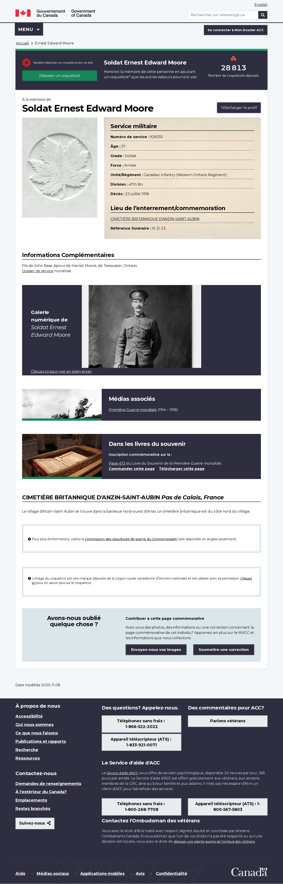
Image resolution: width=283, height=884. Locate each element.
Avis (140, 873)
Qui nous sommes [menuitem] (34, 724)
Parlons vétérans (227, 721)
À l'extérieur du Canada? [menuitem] (41, 791)
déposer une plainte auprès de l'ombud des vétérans (214, 842)
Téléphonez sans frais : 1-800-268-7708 (141, 806)
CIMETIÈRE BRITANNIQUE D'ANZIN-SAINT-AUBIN (155, 219)
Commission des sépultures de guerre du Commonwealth (131, 539)
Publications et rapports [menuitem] (40, 741)
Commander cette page (132, 469)
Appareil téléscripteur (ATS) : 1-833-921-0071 (141, 742)
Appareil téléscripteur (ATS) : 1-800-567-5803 (227, 806)
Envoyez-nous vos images (156, 650)
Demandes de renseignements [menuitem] (48, 783)
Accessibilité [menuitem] (29, 716)
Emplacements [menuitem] (31, 800)
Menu (30, 29)
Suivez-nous (36, 825)
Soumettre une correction (224, 650)
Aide (20, 873)
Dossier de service (37, 271)
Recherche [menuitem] (26, 749)
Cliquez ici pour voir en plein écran (61, 371)
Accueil (22, 43)
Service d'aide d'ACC (122, 773)
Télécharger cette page (182, 469)
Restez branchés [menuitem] (32, 808)
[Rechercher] (263, 15)
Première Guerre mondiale (133, 410)
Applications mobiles (102, 873)
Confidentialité (171, 873)
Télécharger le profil (239, 108)
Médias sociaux (53, 873)
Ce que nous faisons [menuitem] (36, 733)
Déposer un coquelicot (59, 76)
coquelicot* (120, 77)
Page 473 (117, 463)
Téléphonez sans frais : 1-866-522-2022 (141, 724)
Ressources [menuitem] (27, 758)
